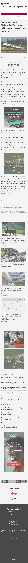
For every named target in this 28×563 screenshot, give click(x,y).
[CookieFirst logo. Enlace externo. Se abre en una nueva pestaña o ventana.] (5, 3)
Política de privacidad (22, 1)
